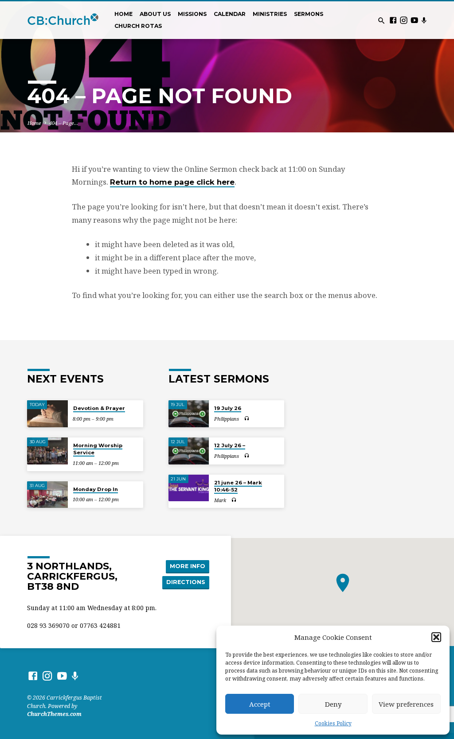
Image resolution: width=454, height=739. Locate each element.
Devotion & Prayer (99, 408)
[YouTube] (414, 20)
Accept (259, 704)
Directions (185, 582)
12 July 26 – (229, 445)
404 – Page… (63, 123)
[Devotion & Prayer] (47, 413)
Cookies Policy (333, 723)
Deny (333, 704)
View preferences (406, 704)
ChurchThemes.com (54, 714)
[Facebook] (393, 20)
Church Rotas (138, 26)
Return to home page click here (172, 182)
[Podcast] (424, 20)
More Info (187, 566)
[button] (436, 637)
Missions (192, 14)
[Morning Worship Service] (47, 450)
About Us (155, 14)
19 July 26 (227, 408)
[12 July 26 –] (188, 450)
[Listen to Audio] (246, 418)
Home (123, 14)
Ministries (270, 14)
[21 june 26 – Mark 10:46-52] (188, 488)
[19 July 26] (188, 413)
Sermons (308, 14)
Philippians (226, 418)
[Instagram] (403, 20)
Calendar (230, 14)
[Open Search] (381, 21)
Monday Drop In (95, 489)
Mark (220, 500)
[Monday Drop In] (47, 494)
